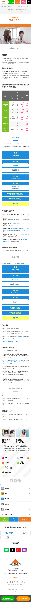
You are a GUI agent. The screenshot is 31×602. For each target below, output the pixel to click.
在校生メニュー (8, 514)
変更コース (22, 11)
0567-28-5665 (17, 582)
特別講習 (7, 509)
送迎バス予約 (25, 6)
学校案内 (7, 488)
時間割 (24, 146)
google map (15, 577)
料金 (6, 493)
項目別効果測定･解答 (19, 9)
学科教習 (10, 6)
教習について (15, 25)
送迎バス (7, 504)
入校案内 (26, 77)
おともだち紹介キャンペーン (12, 11)
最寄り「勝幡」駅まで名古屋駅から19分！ (15, 573)
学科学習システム (9, 9)
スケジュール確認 (16, 6)
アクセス (7, 498)
